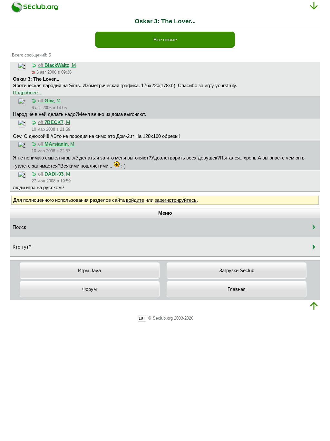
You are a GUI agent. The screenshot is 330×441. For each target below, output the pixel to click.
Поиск (19, 227)
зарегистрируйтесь (176, 200)
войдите (135, 200)
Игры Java (89, 270)
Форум (89, 289)
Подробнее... (27, 92)
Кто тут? (22, 247)
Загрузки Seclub (236, 270)
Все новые (165, 39)
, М (57, 65)
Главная (237, 289)
